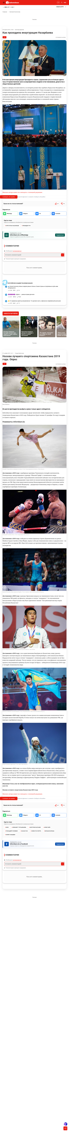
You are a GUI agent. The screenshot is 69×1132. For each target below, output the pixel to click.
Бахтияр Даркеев (19, 29)
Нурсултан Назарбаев (12, 225)
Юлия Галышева (10, 834)
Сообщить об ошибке (9, 197)
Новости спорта (36, 831)
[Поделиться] (65, 1128)
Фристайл (47, 827)
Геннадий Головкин (12, 831)
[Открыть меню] (4, 2)
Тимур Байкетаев (19, 353)
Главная (5, 12)
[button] (61, 7)
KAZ (65, 2)
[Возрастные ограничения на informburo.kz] (58, 2)
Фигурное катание (35, 827)
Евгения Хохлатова (15, 12)
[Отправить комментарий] (62, 254)
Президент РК (26, 225)
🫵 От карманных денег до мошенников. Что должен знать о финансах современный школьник (34, 301)
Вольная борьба (49, 831)
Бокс (7, 827)
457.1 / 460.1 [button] (9, 7)
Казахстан (24, 831)
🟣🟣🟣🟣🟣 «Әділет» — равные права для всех (21, 294)
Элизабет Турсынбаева (19, 827)
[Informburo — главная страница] (13, 2)
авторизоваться (17, 251)
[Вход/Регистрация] (61, 2)
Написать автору (61, 37)
